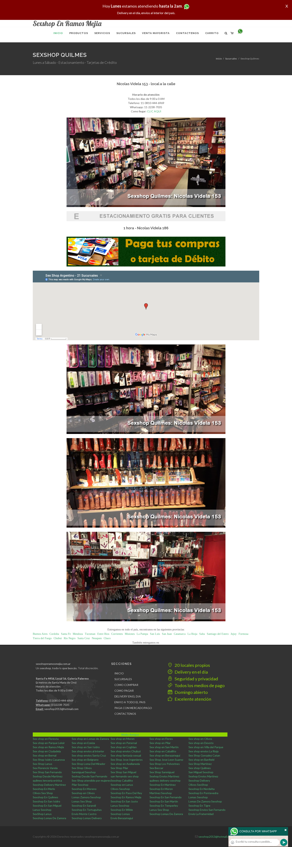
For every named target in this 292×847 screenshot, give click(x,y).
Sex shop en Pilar (160, 743)
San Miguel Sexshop (201, 772)
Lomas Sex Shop (82, 801)
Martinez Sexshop (161, 793)
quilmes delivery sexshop (165, 780)
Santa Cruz (83, 638)
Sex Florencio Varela (45, 768)
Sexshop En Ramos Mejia (126, 797)
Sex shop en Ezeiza (83, 743)
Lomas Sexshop (198, 797)
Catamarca (180, 633)
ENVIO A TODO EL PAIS (129, 702)
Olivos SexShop (198, 784)
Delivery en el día (191, 672)
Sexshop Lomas (120, 814)
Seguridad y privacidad (196, 678)
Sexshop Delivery (199, 780)
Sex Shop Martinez (200, 763)
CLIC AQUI (154, 111)
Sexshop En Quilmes (45, 797)
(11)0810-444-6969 (61, 700)
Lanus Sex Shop (159, 809)
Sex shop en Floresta (46, 738)
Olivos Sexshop (120, 789)
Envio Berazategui (122, 818)
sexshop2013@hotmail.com (61, 709)
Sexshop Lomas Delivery (87, 818)
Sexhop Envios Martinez (164, 776)
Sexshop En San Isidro (46, 801)
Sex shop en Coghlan (124, 747)
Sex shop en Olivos (200, 738)
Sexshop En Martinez (163, 784)
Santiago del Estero (218, 633)
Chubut (58, 638)
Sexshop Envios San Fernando (207, 809)
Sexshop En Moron (161, 789)
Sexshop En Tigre (199, 805)
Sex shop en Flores (161, 738)
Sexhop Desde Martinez (47, 776)
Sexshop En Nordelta (202, 789)
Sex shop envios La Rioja (204, 751)
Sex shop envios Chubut (126, 751)
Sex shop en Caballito (163, 751)
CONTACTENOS (125, 713)
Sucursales (231, 58)
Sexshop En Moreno (84, 789)
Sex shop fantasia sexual (126, 755)
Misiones (130, 633)
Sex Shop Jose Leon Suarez (166, 759)
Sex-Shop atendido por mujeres (91, 780)
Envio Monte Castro (84, 814)
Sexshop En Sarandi (84, 805)
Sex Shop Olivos (82, 768)
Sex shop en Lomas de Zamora (90, 738)
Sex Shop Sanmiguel (162, 772)
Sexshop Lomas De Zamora (166, 814)
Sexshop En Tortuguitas (87, 809)
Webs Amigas (130, 734)
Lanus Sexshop (120, 805)
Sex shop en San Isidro (86, 747)
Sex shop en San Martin (164, 747)
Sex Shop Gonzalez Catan (204, 755)
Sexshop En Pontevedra (203, 793)
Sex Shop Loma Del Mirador (88, 763)
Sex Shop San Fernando (47, 772)
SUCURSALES (123, 679)
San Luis (155, 633)
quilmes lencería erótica (47, 780)
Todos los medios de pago (199, 685)
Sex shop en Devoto (201, 743)
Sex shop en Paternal (124, 743)
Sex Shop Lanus (42, 763)
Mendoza (78, 633)
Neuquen (97, 638)
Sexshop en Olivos (83, 793)
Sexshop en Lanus (122, 784)
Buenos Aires (40, 633)
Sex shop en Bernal (44, 755)
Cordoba (54, 633)
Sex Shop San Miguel (123, 772)
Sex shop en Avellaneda (125, 763)
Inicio (219, 58)
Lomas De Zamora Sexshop (205, 801)
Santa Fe (66, 633)
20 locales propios (192, 665)
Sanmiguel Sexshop (84, 772)
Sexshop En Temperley (164, 805)
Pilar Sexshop (80, 784)
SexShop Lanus (42, 814)
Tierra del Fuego (42, 638)
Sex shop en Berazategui (165, 755)
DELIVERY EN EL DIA (127, 696)
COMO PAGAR (124, 690)
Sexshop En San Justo (124, 801)
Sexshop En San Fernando (166, 797)
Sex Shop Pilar (119, 768)
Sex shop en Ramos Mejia (48, 747)
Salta (202, 633)
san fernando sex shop (125, 776)
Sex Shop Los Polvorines (165, 763)
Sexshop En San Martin (164, 801)
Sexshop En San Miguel (47, 805)
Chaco (107, 638)
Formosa (243, 633)
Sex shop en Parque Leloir (49, 743)
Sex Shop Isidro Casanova (49, 759)
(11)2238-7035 (60, 704)
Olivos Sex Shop (43, 793)
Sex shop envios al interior (88, 751)
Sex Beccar (156, 768)
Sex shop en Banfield (201, 759)
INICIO (119, 673)
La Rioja (192, 633)
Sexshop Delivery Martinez (49, 784)
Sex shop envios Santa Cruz (89, 755)
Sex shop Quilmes (200, 768)
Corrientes (117, 633)
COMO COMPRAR (126, 685)
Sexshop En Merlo (44, 789)
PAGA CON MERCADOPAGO (133, 708)
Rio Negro (69, 638)
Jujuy (234, 633)
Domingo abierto (191, 692)
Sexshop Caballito (122, 780)
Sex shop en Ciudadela (47, 751)
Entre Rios (103, 633)
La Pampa (142, 633)
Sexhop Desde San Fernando (89, 776)
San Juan (167, 633)
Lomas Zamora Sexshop (86, 797)
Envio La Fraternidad (201, 814)
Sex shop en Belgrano (85, 759)
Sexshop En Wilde (122, 809)
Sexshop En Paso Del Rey (126, 793)
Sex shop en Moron (122, 738)
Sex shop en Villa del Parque (206, 747)
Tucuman (90, 633)
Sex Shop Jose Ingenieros (127, 759)
